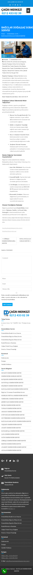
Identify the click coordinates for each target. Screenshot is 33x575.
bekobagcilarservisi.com (9, 231)
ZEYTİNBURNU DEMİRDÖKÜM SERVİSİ (13, 418)
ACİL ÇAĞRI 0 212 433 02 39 (15, 2)
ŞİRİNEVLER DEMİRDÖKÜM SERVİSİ (12, 402)
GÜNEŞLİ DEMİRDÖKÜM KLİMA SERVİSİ (8, 241)
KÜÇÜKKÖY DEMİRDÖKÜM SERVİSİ (12, 386)
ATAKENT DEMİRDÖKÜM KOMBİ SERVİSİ (13, 447)
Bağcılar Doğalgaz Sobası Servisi (11, 64)
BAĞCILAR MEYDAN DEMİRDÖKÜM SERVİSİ (14, 389)
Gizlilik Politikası (6, 364)
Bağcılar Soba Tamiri (7, 68)
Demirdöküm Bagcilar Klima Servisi (11, 340)
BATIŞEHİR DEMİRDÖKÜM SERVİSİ (12, 379)
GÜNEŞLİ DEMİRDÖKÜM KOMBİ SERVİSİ (13, 440)
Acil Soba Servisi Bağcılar (19, 62)
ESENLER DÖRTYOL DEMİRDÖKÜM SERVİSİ (14, 395)
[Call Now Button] (4, 571)
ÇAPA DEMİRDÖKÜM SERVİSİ (10, 434)
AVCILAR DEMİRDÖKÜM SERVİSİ (11, 450)
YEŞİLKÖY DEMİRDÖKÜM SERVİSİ (11, 424)
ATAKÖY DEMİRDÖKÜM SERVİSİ (11, 428)
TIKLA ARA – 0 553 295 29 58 (9, 558)
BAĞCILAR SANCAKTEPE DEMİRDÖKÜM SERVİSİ (16, 421)
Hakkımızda (5, 358)
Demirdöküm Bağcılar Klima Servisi (11, 336)
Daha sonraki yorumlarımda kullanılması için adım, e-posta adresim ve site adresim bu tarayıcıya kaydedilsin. (15, 297)
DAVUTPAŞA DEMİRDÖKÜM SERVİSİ (12, 382)
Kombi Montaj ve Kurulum (8, 343)
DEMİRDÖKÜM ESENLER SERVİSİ (11, 376)
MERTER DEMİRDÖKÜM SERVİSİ (11, 444)
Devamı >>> (11, 508)
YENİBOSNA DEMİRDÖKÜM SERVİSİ (12, 399)
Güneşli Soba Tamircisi (13, 70)
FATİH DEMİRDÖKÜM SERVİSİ (10, 437)
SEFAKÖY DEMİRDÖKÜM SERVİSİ (11, 373)
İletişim (3, 361)
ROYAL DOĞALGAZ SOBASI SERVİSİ (25, 240)
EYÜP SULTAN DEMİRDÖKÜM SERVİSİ (12, 415)
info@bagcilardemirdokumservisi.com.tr (18, 561)
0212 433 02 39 (8, 62)
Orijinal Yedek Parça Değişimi (9, 346)
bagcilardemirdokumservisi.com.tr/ (12, 228)
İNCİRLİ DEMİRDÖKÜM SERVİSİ (11, 405)
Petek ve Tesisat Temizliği (8, 349)
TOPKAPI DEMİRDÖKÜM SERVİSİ (11, 408)
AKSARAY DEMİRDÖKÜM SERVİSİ (11, 411)
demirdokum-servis (16, 59)
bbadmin (6, 59)
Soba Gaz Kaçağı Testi (12, 73)
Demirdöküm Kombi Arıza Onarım (11, 333)
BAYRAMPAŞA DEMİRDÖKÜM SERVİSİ (12, 431)
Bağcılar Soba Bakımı (20, 66)
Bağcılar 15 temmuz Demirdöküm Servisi (13, 392)
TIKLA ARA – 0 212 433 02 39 (9, 556)
